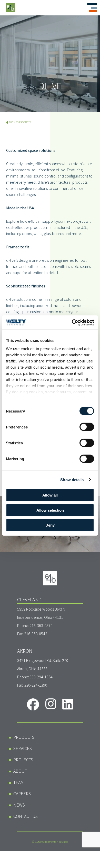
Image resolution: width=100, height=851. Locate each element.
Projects (23, 760)
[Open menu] (92, 7)
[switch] (86, 427)
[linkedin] (67, 703)
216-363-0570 (41, 625)
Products (23, 737)
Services (22, 748)
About (20, 771)
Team (18, 782)
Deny (50, 525)
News (19, 805)
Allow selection (50, 510)
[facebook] (33, 704)
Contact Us (25, 816)
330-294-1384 (41, 676)
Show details (72, 479)
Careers (22, 794)
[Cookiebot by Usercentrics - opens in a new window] (72, 322)
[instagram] (50, 703)
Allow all (50, 495)
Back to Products (20, 122)
